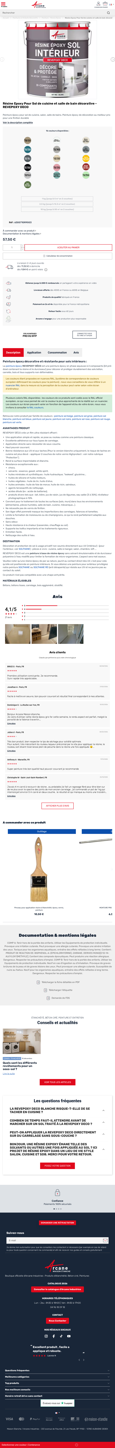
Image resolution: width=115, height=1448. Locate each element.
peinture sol (100, 416)
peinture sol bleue (21, 419)
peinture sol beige (63, 416)
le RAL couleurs (35, 407)
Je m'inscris (105, 1240)
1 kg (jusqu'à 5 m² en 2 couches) (57, 199)
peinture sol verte (12, 422)
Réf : (11, 222)
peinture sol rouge (100, 419)
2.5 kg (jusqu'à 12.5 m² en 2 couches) (57, 204)
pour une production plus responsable (61, 319)
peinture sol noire (62, 419)
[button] (113, 59)
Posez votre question (57, 1165)
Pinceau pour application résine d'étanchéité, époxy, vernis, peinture (39, 909)
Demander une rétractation (57, 1223)
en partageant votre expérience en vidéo (61, 283)
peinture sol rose (81, 419)
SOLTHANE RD (41, 567)
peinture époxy (14, 366)
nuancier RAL (13, 385)
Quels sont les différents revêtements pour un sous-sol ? (20, 1066)
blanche (7, 419)
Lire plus (11, 723)
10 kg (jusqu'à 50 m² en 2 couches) (57, 209)
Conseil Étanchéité (12, 1059)
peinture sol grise (83, 416)
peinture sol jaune (42, 419)
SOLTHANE (24, 549)
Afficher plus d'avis (57, 805)
